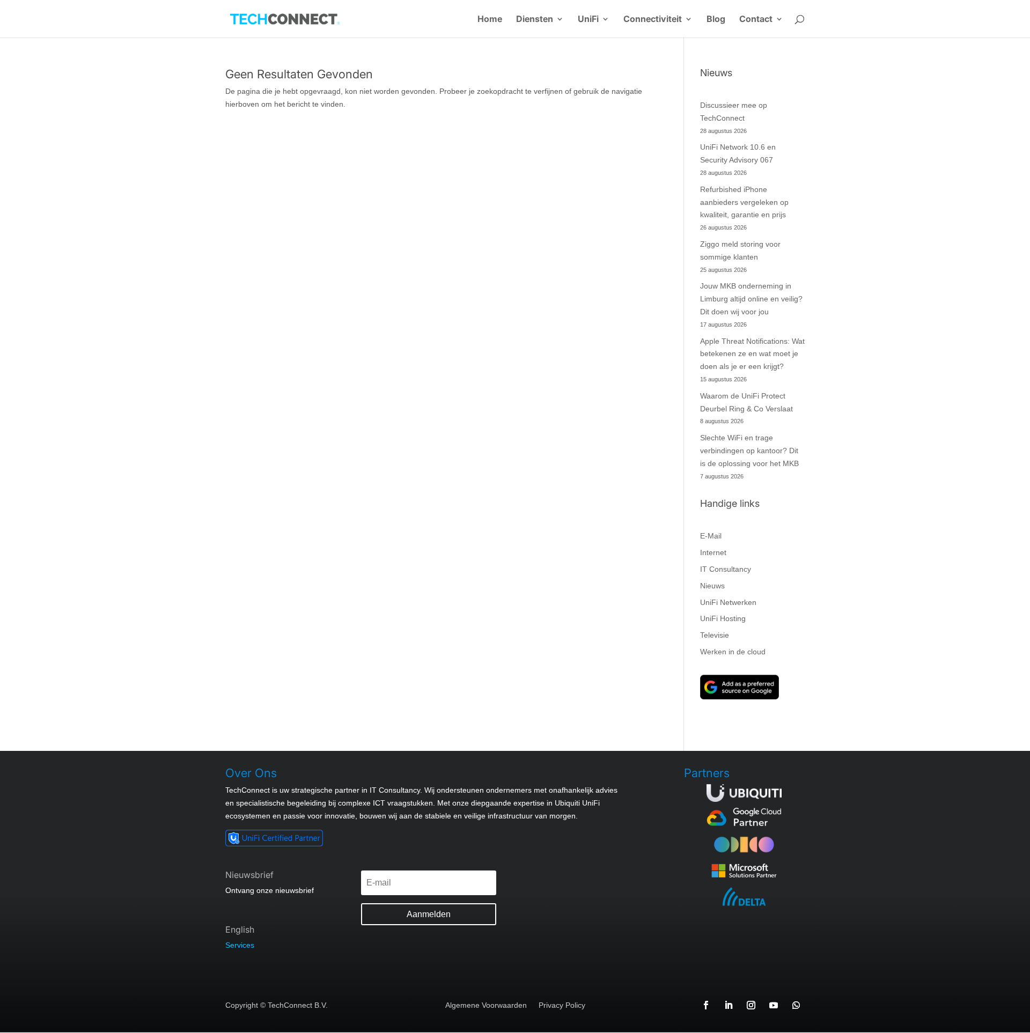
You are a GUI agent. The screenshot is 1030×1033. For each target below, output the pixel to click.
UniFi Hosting (723, 618)
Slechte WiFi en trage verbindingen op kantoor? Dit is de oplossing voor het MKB (749, 450)
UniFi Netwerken (728, 602)
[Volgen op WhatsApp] (796, 1005)
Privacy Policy (562, 1005)
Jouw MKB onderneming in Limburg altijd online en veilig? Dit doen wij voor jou (751, 299)
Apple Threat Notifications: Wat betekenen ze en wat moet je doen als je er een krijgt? (752, 354)
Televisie (714, 635)
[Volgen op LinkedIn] (728, 1005)
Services (239, 945)
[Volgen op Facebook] (706, 1005)
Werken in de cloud (733, 651)
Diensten (534, 19)
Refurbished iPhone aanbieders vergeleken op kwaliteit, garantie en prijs (744, 202)
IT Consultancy (725, 569)
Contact (755, 19)
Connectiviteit (652, 19)
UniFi (588, 19)
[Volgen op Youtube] (773, 1005)
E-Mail (711, 536)
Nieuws (712, 585)
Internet (713, 552)
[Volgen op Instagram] (751, 1005)
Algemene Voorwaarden (486, 1005)
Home (489, 19)
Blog (716, 19)
